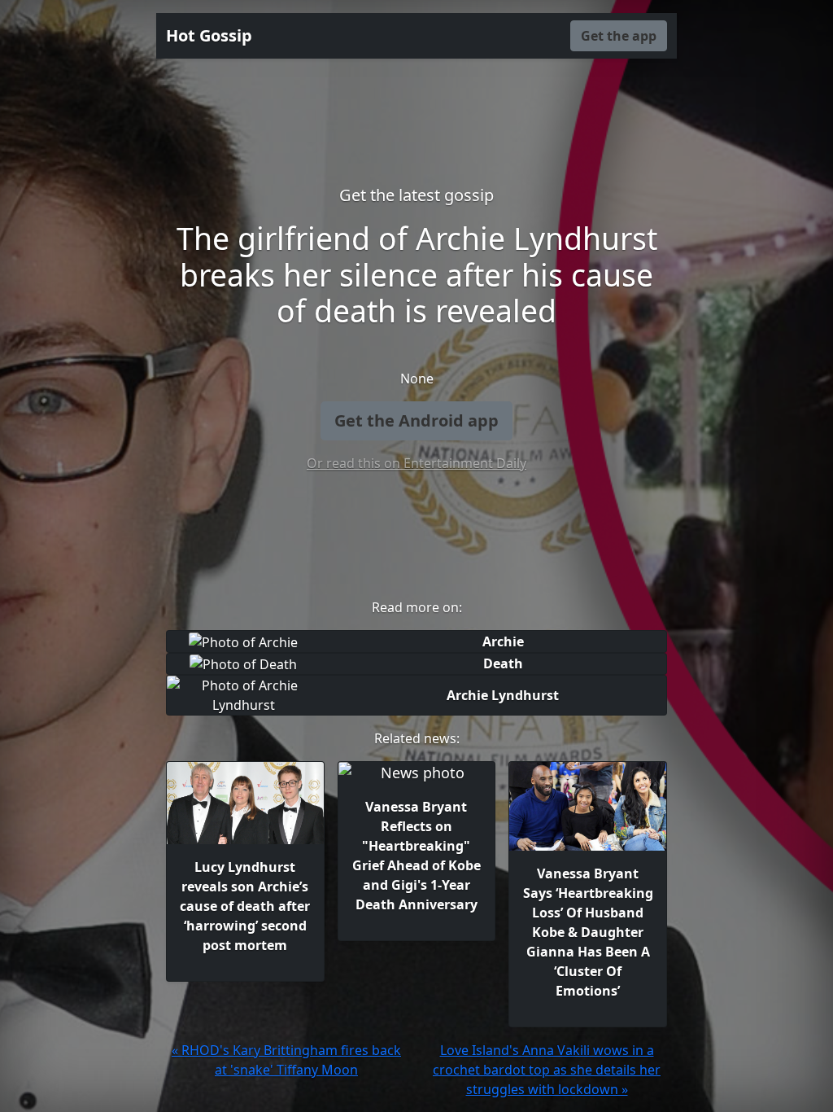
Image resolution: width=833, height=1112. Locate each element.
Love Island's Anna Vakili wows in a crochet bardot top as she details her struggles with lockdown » (547, 1069)
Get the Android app (416, 420)
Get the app (618, 36)
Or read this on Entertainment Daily (416, 463)
